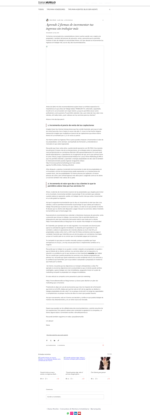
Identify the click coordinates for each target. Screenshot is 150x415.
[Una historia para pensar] (100, 363)
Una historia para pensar (98, 372)
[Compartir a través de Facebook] (47, 340)
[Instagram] (71, 413)
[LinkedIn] (75, 413)
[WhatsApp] (67, 413)
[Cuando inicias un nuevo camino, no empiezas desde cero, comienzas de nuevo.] (49, 363)
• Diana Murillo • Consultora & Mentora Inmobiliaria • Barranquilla (73, 409)
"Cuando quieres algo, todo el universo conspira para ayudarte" (74, 373)
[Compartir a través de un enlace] (58, 340)
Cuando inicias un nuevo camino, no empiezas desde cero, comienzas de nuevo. (48, 373)
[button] (109, 9)
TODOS (41, 9)
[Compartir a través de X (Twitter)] (50, 340)
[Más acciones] (103, 20)
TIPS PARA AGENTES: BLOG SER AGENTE (83, 9)
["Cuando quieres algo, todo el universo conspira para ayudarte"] (75, 363)
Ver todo (109, 354)
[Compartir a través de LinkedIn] (54, 340)
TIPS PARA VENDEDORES (56, 9)
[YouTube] (79, 413)
